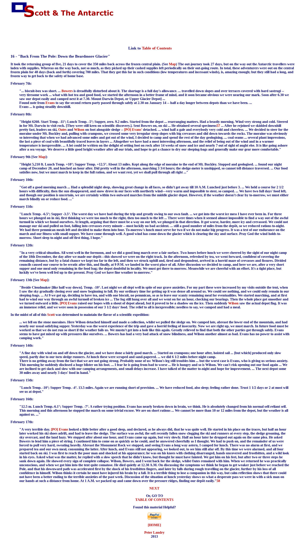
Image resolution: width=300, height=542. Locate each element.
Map (172, 64)
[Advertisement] (150, 32)
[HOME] (154, 525)
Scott (51, 314)
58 (218, 481)
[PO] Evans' (133, 129)
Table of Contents (157, 48)
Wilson (79, 129)
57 (218, 125)
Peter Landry (154, 532)
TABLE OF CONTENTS (154, 500)
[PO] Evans (68, 303)
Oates (62, 129)
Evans (50, 103)
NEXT (154, 488)
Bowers (67, 91)
